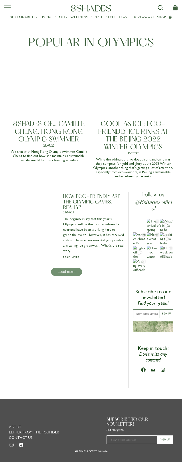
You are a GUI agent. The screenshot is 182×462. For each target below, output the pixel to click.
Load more (66, 272)
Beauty (61, 17)
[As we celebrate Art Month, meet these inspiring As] (139, 238)
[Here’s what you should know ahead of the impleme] (153, 238)
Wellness (79, 17)
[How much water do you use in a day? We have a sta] (153, 252)
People (97, 17)
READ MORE (71, 257)
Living (46, 17)
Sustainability (24, 17)
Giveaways (144, 17)
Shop (161, 17)
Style (111, 17)
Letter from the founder (34, 432)
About (15, 427)
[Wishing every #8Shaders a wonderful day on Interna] (139, 265)
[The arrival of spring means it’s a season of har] (153, 225)
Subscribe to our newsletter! (127, 422)
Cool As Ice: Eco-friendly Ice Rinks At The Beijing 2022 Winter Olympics (133, 136)
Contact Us (20, 437)
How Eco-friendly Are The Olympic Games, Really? (91, 202)
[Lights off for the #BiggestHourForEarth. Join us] (139, 252)
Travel (125, 17)
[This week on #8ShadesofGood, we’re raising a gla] (166, 252)
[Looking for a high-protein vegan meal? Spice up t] (166, 238)
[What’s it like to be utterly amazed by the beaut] (166, 225)
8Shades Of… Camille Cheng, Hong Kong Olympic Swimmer (49, 132)
